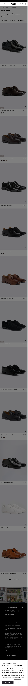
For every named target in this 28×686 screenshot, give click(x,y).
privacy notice (17, 679)
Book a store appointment (13, 1)
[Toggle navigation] (2, 4)
